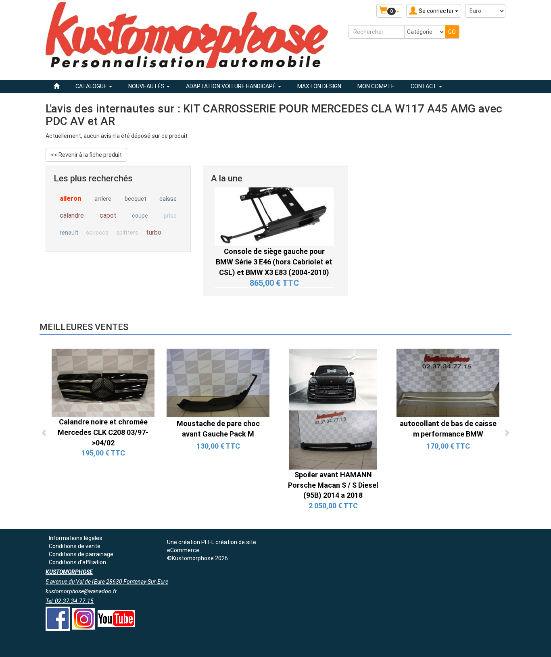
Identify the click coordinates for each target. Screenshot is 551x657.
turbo (153, 232)
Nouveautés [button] (147, 86)
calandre (72, 215)
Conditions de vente (74, 546)
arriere (102, 198)
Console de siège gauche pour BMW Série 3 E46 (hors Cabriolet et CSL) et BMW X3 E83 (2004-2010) (274, 229)
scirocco (97, 232)
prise (170, 215)
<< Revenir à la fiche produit (86, 155)
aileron (70, 198)
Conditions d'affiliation (77, 562)
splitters (127, 232)
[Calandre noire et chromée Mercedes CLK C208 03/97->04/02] (103, 382)
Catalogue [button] (91, 86)
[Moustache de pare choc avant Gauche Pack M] (218, 382)
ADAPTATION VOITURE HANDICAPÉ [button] (231, 86)
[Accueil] (56, 86)
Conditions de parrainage (81, 554)
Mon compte (375, 86)
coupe (140, 215)
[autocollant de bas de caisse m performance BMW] (448, 382)
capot (108, 215)
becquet (135, 198)
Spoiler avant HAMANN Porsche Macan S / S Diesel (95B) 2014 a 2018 (333, 484)
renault (69, 232)
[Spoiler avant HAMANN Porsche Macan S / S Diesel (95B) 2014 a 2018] (333, 408)
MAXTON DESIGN (319, 86)
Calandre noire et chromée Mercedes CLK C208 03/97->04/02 (103, 432)
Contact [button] (424, 86)
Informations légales (75, 538)
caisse (168, 198)
